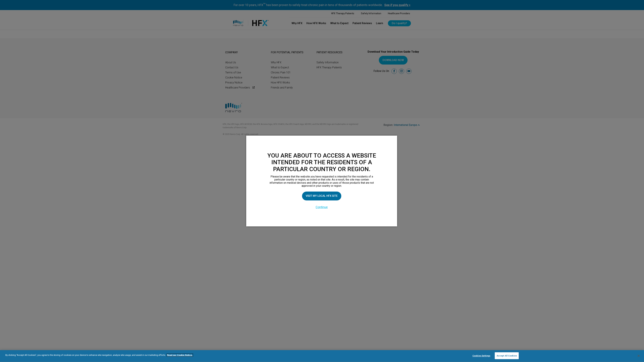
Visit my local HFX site (322, 195)
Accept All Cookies (507, 355)
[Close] (638, 355)
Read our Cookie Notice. (180, 355)
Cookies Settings (481, 355)
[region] (322, 356)
